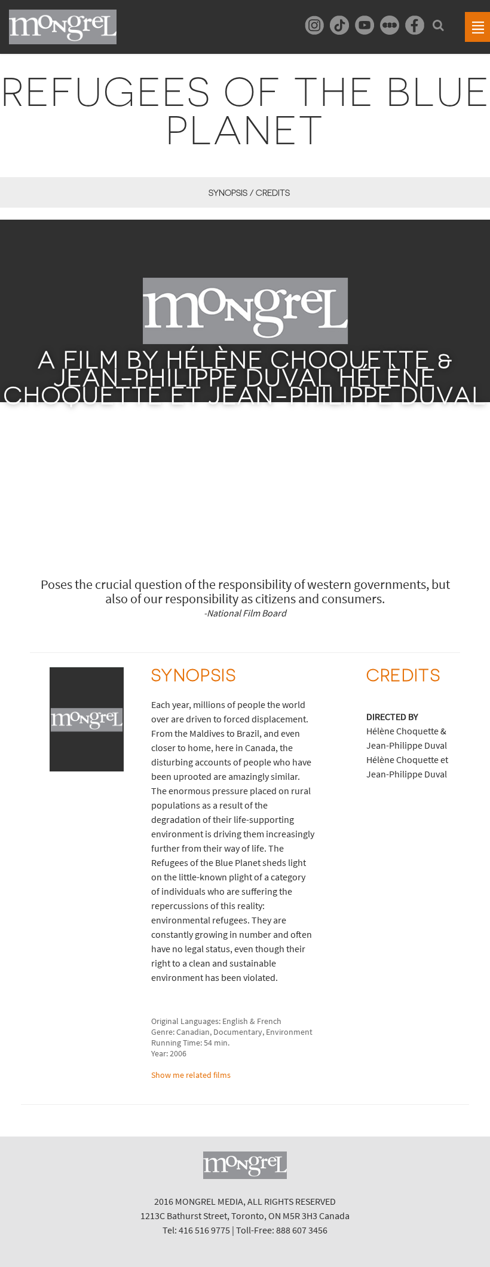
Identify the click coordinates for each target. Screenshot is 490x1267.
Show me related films (191, 1074)
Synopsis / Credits (249, 193)
